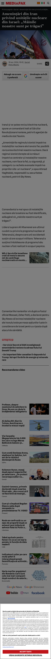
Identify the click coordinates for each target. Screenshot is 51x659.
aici (25, 627)
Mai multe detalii (11, 618)
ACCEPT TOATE (25, 652)
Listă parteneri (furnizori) (8, 647)
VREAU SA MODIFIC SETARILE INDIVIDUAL (25, 655)
